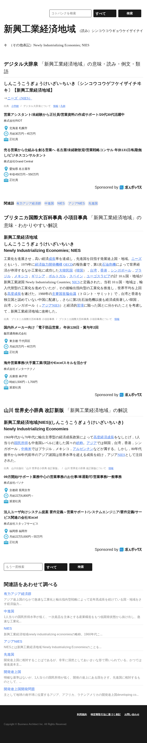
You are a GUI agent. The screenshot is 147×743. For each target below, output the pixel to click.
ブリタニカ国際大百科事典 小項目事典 (45, 217)
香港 (103, 270)
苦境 (80, 305)
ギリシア (38, 276)
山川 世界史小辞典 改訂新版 (34, 410)
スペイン (76, 276)
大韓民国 (66, 270)
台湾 (93, 270)
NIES (61, 203)
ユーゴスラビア (99, 276)
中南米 (26, 449)
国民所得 (21, 443)
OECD (68, 264)
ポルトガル (57, 276)
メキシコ (21, 276)
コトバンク (23, 13)
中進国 (49, 203)
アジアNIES (76, 203)
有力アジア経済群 (28, 203)
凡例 (62, 106)
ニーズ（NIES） (19, 98)
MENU (7, 4)
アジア (92, 443)
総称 (79, 443)
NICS (76, 282)
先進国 (93, 203)
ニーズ (136, 259)
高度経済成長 (103, 437)
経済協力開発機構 (48, 264)
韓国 (79, 270)
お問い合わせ (131, 714)
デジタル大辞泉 (21, 64)
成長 (52, 259)
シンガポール (121, 270)
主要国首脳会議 (64, 294)
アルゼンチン (83, 449)
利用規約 (82, 714)
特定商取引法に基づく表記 (106, 714)
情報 (55, 106)
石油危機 (109, 264)
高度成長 (14, 294)
